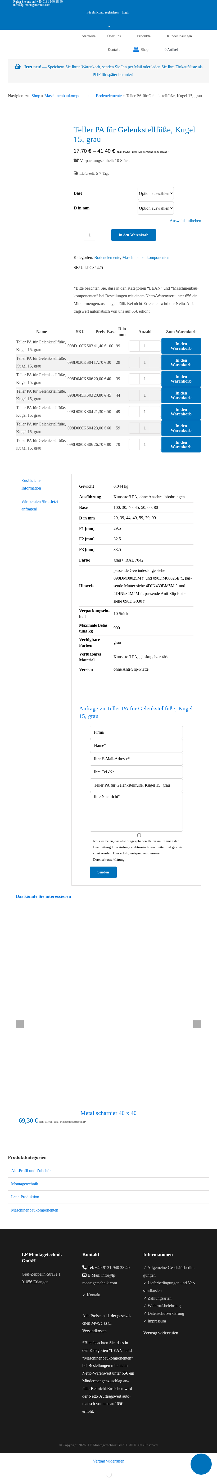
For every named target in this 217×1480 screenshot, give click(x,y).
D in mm (81, 208)
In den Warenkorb (133, 235)
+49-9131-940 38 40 (112, 1267)
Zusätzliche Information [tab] (31, 484)
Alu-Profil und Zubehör (31, 1170)
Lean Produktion (25, 1197)
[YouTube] (30, 1302)
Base (78, 193)
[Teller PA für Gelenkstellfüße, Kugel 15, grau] (41, 157)
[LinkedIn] (37, 1302)
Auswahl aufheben (185, 221)
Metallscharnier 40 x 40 (108, 1113)
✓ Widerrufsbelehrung (162, 1305)
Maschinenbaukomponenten (68, 95)
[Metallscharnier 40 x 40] (108, 1014)
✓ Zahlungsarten (157, 1298)
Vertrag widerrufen (108, 1461)
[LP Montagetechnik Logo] (18, 34)
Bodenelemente (109, 95)
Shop (35, 95)
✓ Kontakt (91, 1295)
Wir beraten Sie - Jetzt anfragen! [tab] (39, 505)
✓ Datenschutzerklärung (163, 1313)
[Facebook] (23, 1302)
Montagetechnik (24, 1184)
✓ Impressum (154, 1321)
